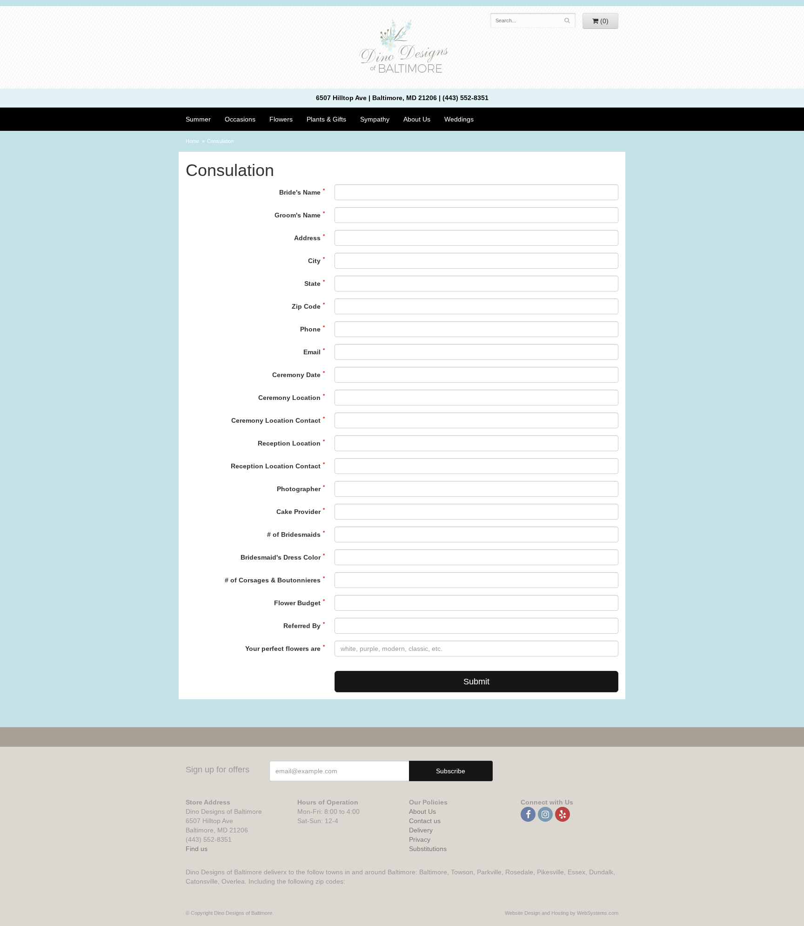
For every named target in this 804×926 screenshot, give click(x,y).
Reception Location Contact (276, 466)
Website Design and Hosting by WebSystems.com (561, 913)
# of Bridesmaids (294, 534)
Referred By (302, 625)
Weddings (459, 119)
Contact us (425, 821)
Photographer (299, 489)
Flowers (281, 119)
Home (192, 141)
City (314, 260)
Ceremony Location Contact (276, 420)
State (312, 283)
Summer (198, 119)
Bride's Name (300, 192)
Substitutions (428, 848)
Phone (310, 329)
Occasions (240, 119)
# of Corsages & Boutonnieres (273, 580)
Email (312, 352)
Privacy (419, 839)
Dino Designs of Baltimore (402, 47)
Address (307, 238)
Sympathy (374, 119)
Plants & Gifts (326, 119)
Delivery (421, 830)
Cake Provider (298, 511)
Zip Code (306, 306)
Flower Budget (297, 603)
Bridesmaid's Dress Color (281, 557)
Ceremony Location (289, 397)
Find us (197, 848)
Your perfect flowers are (283, 648)
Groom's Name (298, 215)
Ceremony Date (296, 375)
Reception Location (289, 443)
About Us (422, 811)
